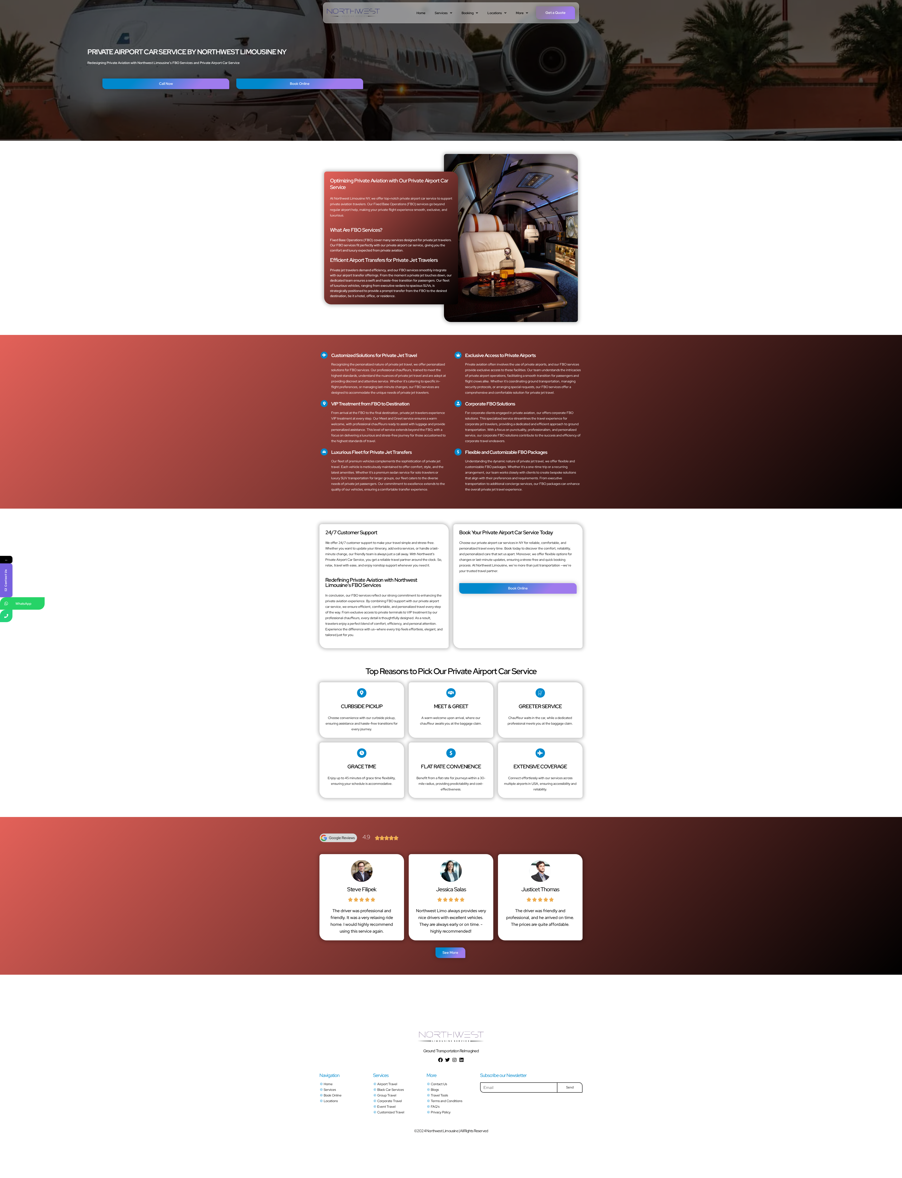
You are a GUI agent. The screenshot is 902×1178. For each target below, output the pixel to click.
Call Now (166, 83)
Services (441, 13)
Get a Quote (555, 12)
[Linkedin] (461, 1060)
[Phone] (6, 616)
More (520, 13)
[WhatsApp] (6, 603)
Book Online (300, 83)
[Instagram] (454, 1060)
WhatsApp (23, 603)
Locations (494, 13)
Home (420, 13)
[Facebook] (440, 1060)
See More (450, 952)
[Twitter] (447, 1060)
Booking (468, 13)
